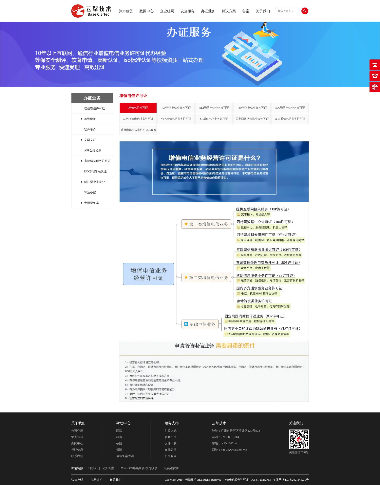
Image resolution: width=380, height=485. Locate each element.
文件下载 (171, 443)
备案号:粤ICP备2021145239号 (291, 479)
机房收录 (171, 456)
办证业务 (208, 11)
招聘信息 (77, 449)
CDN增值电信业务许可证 (138, 118)
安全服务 (187, 11)
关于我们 (263, 11)
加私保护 (96, 479)
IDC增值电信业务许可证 (290, 107)
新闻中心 (77, 443)
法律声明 (77, 479)
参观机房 (171, 437)
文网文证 (90, 140)
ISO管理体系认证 (95, 171)
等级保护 (90, 119)
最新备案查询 (125, 456)
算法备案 (90, 192)
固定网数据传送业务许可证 (252, 118)
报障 (119, 449)
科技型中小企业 (94, 182)
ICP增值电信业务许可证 (176, 107)
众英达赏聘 (171, 468)
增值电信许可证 (94, 108)
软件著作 (90, 129)
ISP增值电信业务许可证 (252, 107)
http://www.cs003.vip (234, 449)
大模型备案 (91, 203)
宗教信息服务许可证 (97, 161)
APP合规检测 (92, 150)
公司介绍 (77, 430)
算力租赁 (126, 11)
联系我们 (77, 456)
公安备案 (108, 468)
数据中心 (146, 11)
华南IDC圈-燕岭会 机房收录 (139, 468)
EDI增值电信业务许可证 (214, 107)
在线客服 (171, 449)
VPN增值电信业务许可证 (176, 118)
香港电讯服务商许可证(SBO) (138, 129)
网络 (119, 430)
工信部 (91, 468)
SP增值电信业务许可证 (214, 118)
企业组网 (167, 11)
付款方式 (171, 430)
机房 (119, 437)
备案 (245, 11)
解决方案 (229, 11)
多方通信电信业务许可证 (290, 118)
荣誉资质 (77, 437)
